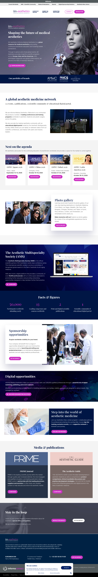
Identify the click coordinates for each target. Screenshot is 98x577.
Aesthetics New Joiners (83, 4)
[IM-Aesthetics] (11, 539)
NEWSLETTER (79, 11)
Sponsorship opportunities (18, 332)
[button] (49, 1)
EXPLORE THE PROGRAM (59, 431)
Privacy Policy (14, 575)
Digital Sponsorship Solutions (66, 4)
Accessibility (6, 575)
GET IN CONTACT (15, 358)
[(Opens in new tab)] (21, 11)
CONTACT (69, 11)
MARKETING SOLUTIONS (56, 12)
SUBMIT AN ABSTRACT (45, 12)
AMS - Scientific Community (28, 4)
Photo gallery (64, 200)
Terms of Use (23, 575)
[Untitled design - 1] (13, 568)
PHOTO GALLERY (60, 225)
